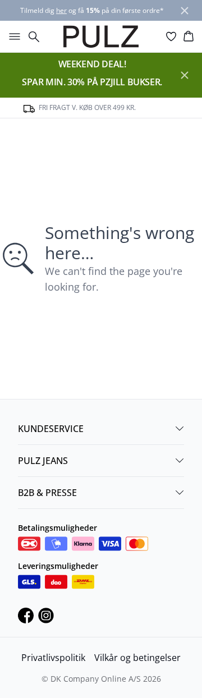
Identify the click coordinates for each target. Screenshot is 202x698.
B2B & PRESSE (47, 492)
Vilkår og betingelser (137, 657)
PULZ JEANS (43, 460)
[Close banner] (184, 10)
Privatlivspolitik (53, 657)
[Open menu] (12, 36)
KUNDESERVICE (51, 429)
